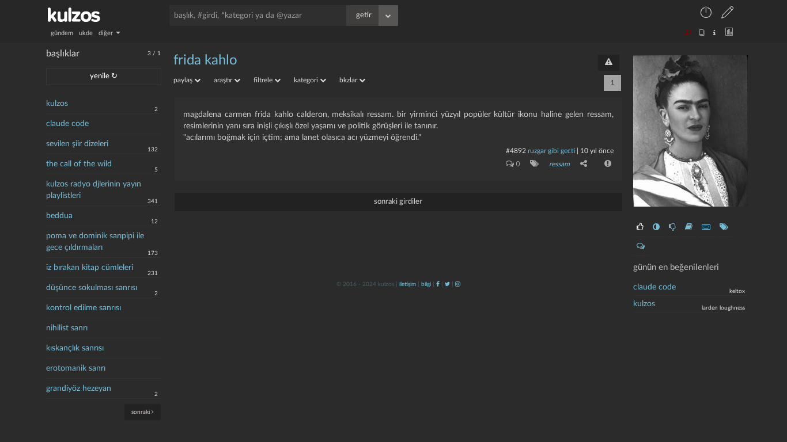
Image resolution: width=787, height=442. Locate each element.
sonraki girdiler (398, 201)
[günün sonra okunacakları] (689, 227)
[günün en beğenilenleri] (640, 227)
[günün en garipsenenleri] (656, 227)
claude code (67, 124)
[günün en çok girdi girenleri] (706, 227)
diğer (107, 33)
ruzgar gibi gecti (551, 150)
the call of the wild (79, 164)
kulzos (57, 104)
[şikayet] (607, 163)
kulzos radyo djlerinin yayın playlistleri (93, 190)
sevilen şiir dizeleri (77, 144)
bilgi (426, 284)
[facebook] (438, 284)
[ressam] (532, 163)
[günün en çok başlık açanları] (724, 227)
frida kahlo (205, 60)
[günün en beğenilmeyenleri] (672, 227)
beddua (59, 216)
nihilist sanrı (67, 328)
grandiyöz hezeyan (78, 388)
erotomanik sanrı (75, 368)
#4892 (516, 150)
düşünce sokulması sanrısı (91, 288)
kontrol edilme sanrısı (83, 308)
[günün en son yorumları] (640, 246)
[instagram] (457, 284)
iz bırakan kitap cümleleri (89, 268)
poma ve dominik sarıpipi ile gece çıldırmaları (95, 242)
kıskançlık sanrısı (75, 348)
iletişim (407, 284)
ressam (559, 164)
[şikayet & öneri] (608, 63)
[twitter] (447, 284)
